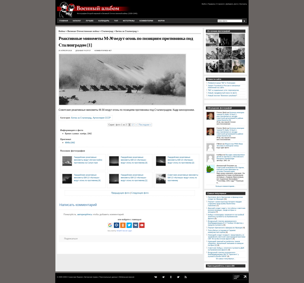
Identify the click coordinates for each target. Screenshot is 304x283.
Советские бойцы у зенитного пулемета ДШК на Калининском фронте (226, 249)
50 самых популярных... (225, 259)
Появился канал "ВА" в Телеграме (221, 83)
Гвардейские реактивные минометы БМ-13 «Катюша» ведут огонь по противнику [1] (134, 177)
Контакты (243, 4)
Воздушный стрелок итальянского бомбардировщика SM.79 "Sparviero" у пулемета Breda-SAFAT (223, 254)
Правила (211, 4)
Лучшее (89, 21)
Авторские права (91, 277)
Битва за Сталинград (126, 31)
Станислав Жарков (75, 277)
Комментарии (146, 21)
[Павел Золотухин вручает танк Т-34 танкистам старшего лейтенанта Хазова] (212, 72)
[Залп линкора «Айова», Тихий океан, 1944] (212, 46)
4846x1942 (70, 142)
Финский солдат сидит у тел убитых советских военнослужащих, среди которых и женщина (226, 210)
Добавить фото (232, 4)
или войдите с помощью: (130, 219)
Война (62, 31)
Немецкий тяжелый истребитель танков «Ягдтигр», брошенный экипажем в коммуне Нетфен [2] (226, 243)
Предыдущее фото (120, 193)
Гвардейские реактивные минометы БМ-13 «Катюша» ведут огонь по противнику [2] (181, 160)
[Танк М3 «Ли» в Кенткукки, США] (238, 72)
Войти (204, 4)
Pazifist (87, 50)
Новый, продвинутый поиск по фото (222, 93)
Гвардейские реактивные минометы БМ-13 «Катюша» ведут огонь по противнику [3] (134, 160)
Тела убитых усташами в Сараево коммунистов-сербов (222, 231)
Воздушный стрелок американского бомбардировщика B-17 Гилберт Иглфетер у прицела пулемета (226, 223)
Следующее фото (140, 193)
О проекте (220, 4)
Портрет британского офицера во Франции (225, 228)
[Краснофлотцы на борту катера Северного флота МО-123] (212, 59)
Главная (63, 21)
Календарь (103, 21)
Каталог (77, 21)
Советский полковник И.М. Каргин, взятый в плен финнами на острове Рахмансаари (230, 169)
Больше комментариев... (226, 186)
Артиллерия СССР (102, 118)
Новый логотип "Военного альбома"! (222, 95)
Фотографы (129, 21)
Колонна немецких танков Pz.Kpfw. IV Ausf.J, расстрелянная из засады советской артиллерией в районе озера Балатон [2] (230, 132)
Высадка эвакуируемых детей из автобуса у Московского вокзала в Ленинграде (231, 156)
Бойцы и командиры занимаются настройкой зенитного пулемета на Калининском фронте (226, 216)
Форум (161, 21)
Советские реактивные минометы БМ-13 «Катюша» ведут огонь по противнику (183, 177)
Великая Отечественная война (83, 31)
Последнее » (145, 125)
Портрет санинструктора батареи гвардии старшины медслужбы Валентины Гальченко (225, 203)
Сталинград (107, 31)
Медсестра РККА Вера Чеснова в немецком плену (230, 145)
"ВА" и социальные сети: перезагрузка (223, 90)
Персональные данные (108, 277)
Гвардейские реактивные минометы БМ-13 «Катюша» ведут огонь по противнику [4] (87, 177)
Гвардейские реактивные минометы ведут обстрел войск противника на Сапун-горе (88, 160)
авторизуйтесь (84, 214)
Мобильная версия (126, 277)
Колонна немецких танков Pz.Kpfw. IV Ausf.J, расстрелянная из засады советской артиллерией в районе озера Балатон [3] (230, 116)
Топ (116, 21)
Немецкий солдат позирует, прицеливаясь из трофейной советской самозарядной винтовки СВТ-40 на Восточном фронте (226, 237)
